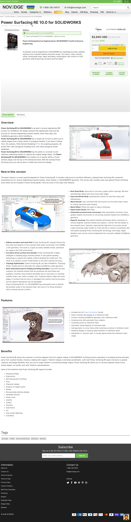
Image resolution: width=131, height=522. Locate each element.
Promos (58, 12)
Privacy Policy (5, 482)
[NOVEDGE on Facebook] (71, 482)
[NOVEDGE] (14, 7)
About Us (110, 12)
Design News (5, 504)
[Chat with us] (126, 517)
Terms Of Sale (5, 479)
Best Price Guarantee (8, 489)
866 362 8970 (118, 58)
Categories (34, 12)
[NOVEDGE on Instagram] (86, 482)
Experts (74, 12)
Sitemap (69, 479)
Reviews (4, 507)
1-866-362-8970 (51, 7)
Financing (94, 12)
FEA (37, 144)
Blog (67, 12)
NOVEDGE (10, 514)
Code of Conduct (6, 486)
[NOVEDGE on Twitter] (68, 482)
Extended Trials (6, 500)
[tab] (8, 115)
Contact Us (4, 471)
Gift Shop (84, 12)
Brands (24, 12)
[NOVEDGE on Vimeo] (79, 482)
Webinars (47, 12)
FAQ (102, 12)
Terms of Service (6, 475)
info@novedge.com (76, 7)
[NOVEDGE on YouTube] (75, 482)
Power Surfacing (90, 312)
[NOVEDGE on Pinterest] (82, 482)
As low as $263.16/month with (102, 45)
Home (16, 12)
